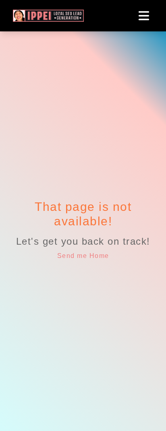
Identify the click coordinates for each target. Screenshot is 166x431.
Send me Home (83, 255)
